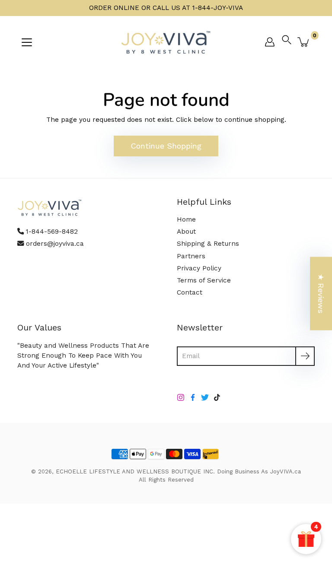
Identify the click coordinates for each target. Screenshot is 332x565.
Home (186, 219)
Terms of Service (204, 280)
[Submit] (305, 356)
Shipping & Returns (208, 244)
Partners (191, 256)
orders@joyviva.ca (55, 244)
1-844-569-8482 (52, 231)
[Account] (270, 42)
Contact (189, 292)
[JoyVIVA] (166, 41)
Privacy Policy (199, 268)
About (186, 231)
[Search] (289, 42)
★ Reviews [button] (321, 294)
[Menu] (26, 42)
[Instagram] (181, 397)
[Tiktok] (217, 397)
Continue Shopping (166, 145)
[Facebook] (193, 397)
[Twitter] (205, 397)
